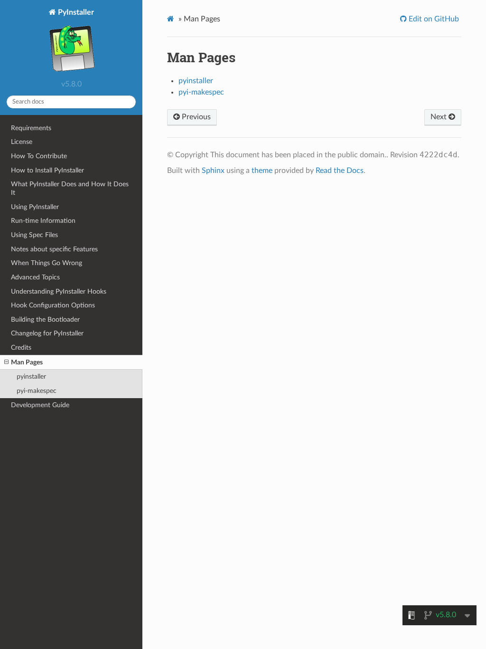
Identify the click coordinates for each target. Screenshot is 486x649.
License (21, 141)
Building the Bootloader (45, 319)
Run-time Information (43, 220)
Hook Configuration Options (53, 305)
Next (439, 117)
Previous (195, 117)
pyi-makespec (36, 390)
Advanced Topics (35, 277)
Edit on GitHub (433, 19)
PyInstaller (75, 12)
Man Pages (27, 362)
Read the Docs (340, 170)
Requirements (31, 128)
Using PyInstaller (35, 206)
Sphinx (213, 170)
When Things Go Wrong (46, 263)
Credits (21, 347)
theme (262, 170)
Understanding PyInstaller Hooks (58, 291)
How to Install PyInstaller (47, 170)
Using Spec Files (34, 235)
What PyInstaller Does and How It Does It (70, 188)
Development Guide (40, 405)
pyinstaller (31, 376)
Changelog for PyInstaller (47, 333)
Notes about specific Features (54, 249)
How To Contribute (39, 156)
